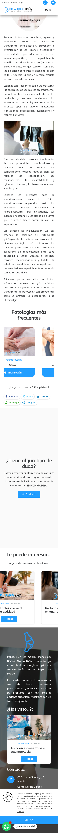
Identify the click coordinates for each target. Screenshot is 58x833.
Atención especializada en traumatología (28, 749)
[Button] (45, 2)
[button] (29, 820)
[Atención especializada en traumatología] (29, 727)
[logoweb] (18, 10)
